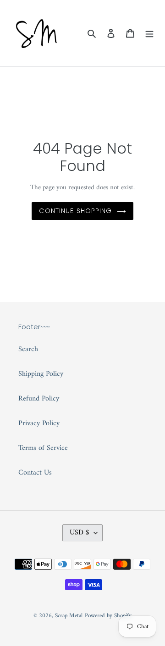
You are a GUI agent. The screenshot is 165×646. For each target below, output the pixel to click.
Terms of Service (43, 448)
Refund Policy (38, 398)
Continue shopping (75, 210)
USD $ (79, 532)
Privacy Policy (39, 423)
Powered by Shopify (108, 615)
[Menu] (149, 33)
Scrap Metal (68, 615)
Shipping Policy (40, 374)
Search (28, 349)
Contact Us (35, 472)
